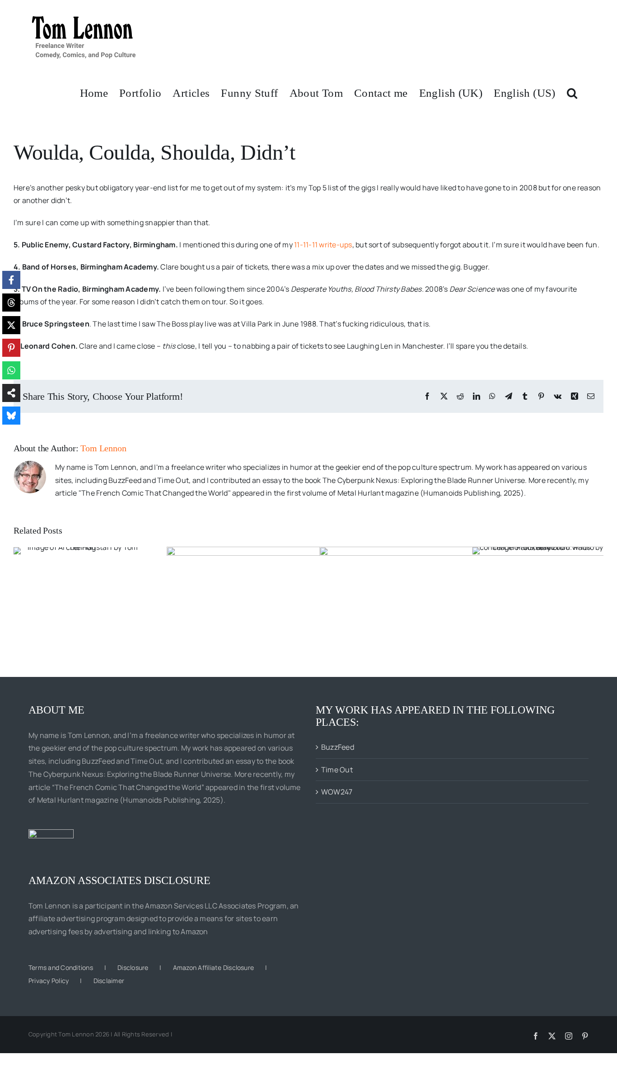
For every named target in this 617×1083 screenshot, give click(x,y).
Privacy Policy (48, 980)
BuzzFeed (337, 747)
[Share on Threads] (11, 302)
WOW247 (336, 792)
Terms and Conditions (60, 967)
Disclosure (132, 967)
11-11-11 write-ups (323, 245)
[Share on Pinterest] (11, 348)
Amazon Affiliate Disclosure (213, 967)
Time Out (337, 770)
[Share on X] (11, 325)
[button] (572, 92)
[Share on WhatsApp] (11, 370)
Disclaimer (108, 980)
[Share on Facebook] (11, 280)
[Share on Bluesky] (11, 416)
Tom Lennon (103, 448)
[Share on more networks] (11, 393)
